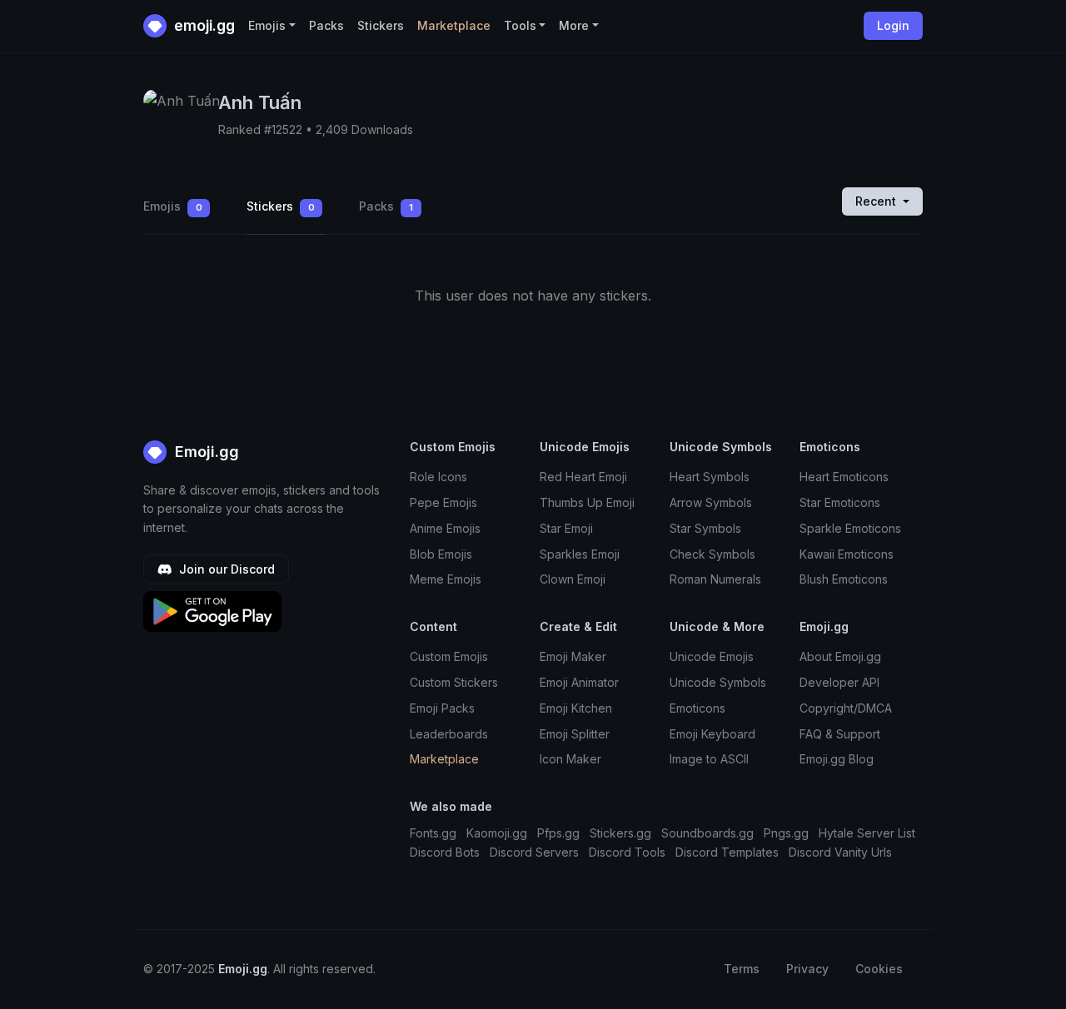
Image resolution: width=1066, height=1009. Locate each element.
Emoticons (697, 708)
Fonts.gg (433, 833)
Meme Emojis (445, 579)
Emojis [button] (267, 25)
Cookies (879, 969)
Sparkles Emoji (580, 554)
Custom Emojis (449, 656)
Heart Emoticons (844, 477)
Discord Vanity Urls (840, 852)
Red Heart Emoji (583, 477)
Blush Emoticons (844, 579)
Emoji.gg (205, 451)
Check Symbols (712, 554)
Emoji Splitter (575, 734)
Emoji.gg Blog (837, 759)
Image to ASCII (709, 759)
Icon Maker (570, 759)
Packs (326, 25)
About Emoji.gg (840, 656)
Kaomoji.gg (496, 833)
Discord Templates (727, 852)
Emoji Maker (573, 656)
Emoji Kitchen (576, 708)
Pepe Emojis (443, 502)
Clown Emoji (572, 579)
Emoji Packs (442, 708)
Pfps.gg (558, 833)
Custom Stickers (454, 682)
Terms (742, 969)
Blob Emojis (441, 554)
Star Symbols (705, 528)
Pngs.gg (786, 833)
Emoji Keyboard (712, 734)
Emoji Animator (579, 682)
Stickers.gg (620, 833)
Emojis (172, 206)
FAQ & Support (840, 734)
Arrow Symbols (711, 502)
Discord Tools (627, 852)
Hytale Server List (867, 833)
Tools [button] (520, 25)
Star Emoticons (840, 502)
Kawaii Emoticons (847, 554)
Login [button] (893, 25)
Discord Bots (445, 852)
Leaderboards (449, 734)
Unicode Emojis (712, 656)
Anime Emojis (445, 528)
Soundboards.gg (707, 833)
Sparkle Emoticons (850, 528)
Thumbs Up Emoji (587, 502)
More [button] (574, 25)
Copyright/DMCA (846, 708)
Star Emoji (566, 528)
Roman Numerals (715, 579)
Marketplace (454, 25)
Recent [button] (877, 201)
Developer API (839, 682)
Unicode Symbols (718, 682)
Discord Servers (534, 852)
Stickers (380, 25)
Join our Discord (225, 569)
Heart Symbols (710, 477)
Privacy (807, 969)
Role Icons (438, 477)
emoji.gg (203, 25)
